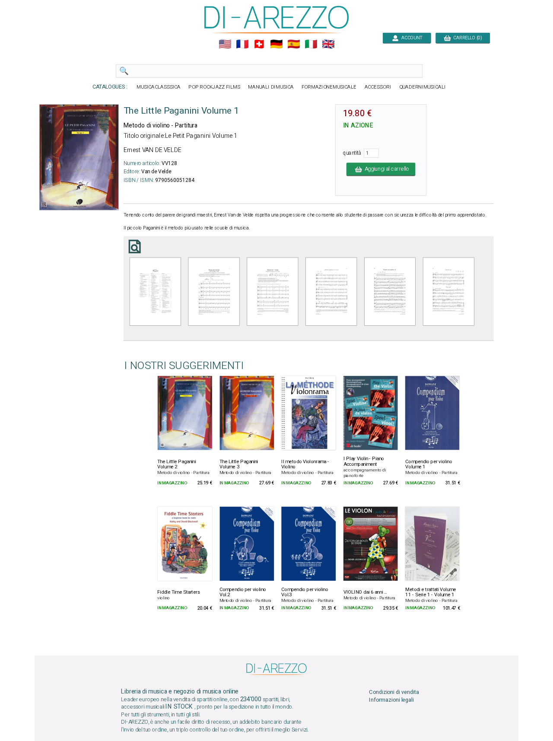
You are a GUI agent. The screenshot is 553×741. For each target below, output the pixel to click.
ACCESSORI (378, 87)
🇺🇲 (225, 44)
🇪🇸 (293, 44)
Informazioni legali (391, 700)
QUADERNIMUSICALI (422, 87)
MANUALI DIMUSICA (271, 87)
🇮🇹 (311, 44)
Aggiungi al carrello (385, 169)
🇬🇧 (328, 44)
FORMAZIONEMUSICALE (329, 87)
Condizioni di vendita (394, 692)
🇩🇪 (276, 44)
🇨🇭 (259, 44)
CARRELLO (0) (466, 38)
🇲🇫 (242, 44)
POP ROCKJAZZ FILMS (214, 87)
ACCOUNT (410, 38)
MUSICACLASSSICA (159, 87)
